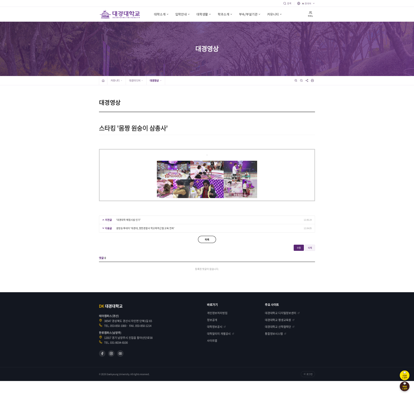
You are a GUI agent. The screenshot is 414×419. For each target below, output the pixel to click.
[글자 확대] (296, 80)
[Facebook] (102, 353)
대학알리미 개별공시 (219, 334)
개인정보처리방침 (217, 313)
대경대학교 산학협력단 (278, 327)
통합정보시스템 (274, 334)
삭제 (310, 248)
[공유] (307, 80)
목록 (207, 239)
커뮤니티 (273, 14)
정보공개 (212, 320)
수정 (299, 248)
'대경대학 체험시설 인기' (128, 220)
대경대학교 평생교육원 (278, 320)
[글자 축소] (301, 80)
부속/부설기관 (248, 14)
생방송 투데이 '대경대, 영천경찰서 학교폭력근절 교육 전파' (145, 228)
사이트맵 (212, 340)
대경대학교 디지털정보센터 (280, 313)
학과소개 (223, 14)
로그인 (309, 374)
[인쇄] (312, 80)
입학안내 (181, 14)
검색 (289, 3)
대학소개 (159, 14)
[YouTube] (120, 353)
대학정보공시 (214, 327)
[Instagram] (111, 353)
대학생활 (202, 14)
